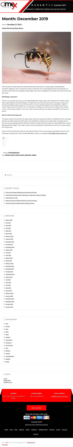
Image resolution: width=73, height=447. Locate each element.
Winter (7, 362)
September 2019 (10, 274)
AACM (11, 429)
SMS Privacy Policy (30, 424)
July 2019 (8, 280)
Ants (53, 12)
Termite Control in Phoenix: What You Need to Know (20, 203)
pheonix (28, 155)
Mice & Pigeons (61, 14)
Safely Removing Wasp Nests (12, 28)
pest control (15, 155)
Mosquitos (9, 342)
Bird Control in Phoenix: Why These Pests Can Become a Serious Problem (26, 195)
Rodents (8, 351)
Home (28, 9)
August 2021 (9, 250)
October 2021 (9, 244)
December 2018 (10, 299)
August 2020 (9, 258)
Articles (57, 9)
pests (23, 155)
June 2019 (8, 282)
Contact (63, 9)
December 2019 (10, 266)
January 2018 (9, 307)
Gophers (8, 337)
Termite (8, 353)
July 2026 (8, 223)
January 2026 (9, 239)
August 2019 (9, 277)
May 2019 (8, 285)
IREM (15, 429)
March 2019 (9, 290)
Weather (8, 359)
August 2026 (9, 220)
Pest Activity (9, 345)
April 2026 (8, 231)
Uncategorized (13, 153)
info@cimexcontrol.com (59, 396)
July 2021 (8, 252)
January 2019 (9, 296)
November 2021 (10, 242)
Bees (56, 12)
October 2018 (9, 304)
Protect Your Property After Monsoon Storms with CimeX (21, 192)
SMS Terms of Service (42, 424)
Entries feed (7, 380)
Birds (7, 332)
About (32, 9)
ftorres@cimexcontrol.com (58, 133)
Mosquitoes (9, 340)
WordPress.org (8, 382)
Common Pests (39, 9)
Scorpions (48, 12)
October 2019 (9, 271)
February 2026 (9, 236)
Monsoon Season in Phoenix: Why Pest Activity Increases (21, 200)
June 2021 (8, 255)
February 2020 (9, 263)
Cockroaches (68, 12)
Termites (69, 14)
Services (47, 9)
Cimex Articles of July (12, 198)
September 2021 (10, 247)
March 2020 (9, 261)
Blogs (52, 9)
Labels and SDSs (36, 408)
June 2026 (8, 225)
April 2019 (8, 288)
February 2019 (9, 293)
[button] (4, 140)
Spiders (60, 12)
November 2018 (10, 301)
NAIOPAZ (21, 429)
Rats (7, 348)
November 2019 (10, 269)
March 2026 (9, 233)
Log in (5, 378)
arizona (8, 155)
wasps (34, 155)
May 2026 (8, 228)
